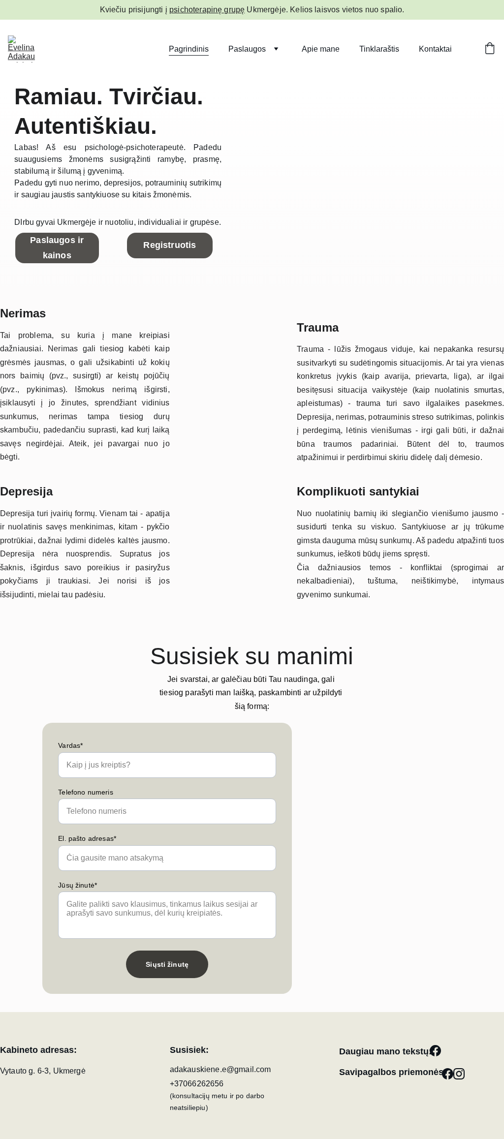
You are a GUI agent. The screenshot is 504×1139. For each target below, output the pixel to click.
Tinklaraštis (379, 49)
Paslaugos (247, 49)
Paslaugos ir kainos (57, 247)
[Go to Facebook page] (435, 1050)
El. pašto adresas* (87, 838)
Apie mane (321, 49)
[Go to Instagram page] (459, 1074)
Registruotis (169, 245)
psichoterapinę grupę (207, 9)
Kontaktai (435, 49)
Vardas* (70, 745)
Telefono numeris (85, 792)
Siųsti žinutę (167, 964)
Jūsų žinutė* (77, 885)
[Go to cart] (489, 49)
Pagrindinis (189, 49)
